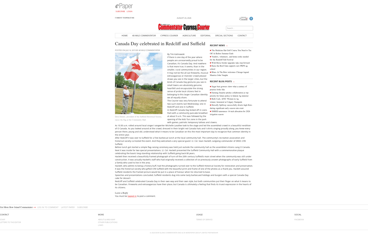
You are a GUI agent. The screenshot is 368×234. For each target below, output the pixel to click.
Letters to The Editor (10, 222)
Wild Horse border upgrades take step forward (231, 62)
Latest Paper (68, 207)
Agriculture (189, 35)
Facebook (299, 219)
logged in (132, 196)
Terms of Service (204, 219)
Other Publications (107, 222)
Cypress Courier (169, 35)
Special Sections (224, 35)
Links (100, 225)
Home (125, 35)
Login (129, 11)
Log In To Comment (48, 207)
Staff (2, 219)
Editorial (206, 35)
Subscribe (120, 11)
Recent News (219, 45)
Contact (242, 35)
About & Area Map (106, 219)
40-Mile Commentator (144, 35)
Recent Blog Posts (222, 81)
